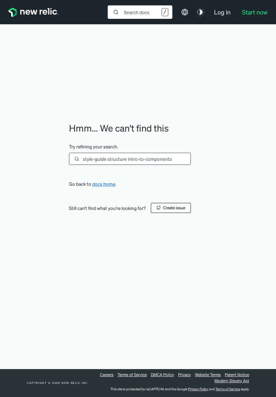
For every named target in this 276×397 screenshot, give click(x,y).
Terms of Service (132, 374)
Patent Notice (237, 374)
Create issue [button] (174, 207)
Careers (106, 374)
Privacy (184, 374)
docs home (103, 184)
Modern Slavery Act (231, 380)
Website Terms (208, 374)
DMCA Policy (162, 374)
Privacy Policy (198, 389)
